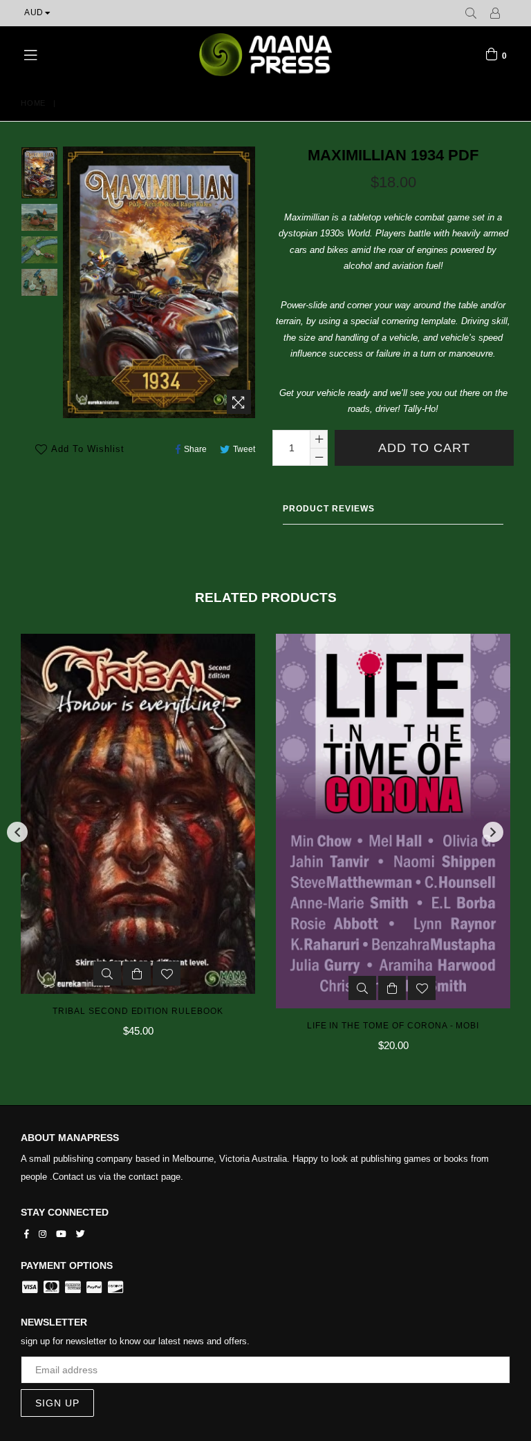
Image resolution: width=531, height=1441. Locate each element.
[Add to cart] (137, 988)
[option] (29, 175)
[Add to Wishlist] (166, 988)
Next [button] (493, 832)
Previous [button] (17, 832)
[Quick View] (107, 988)
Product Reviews (329, 509)
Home (33, 103)
